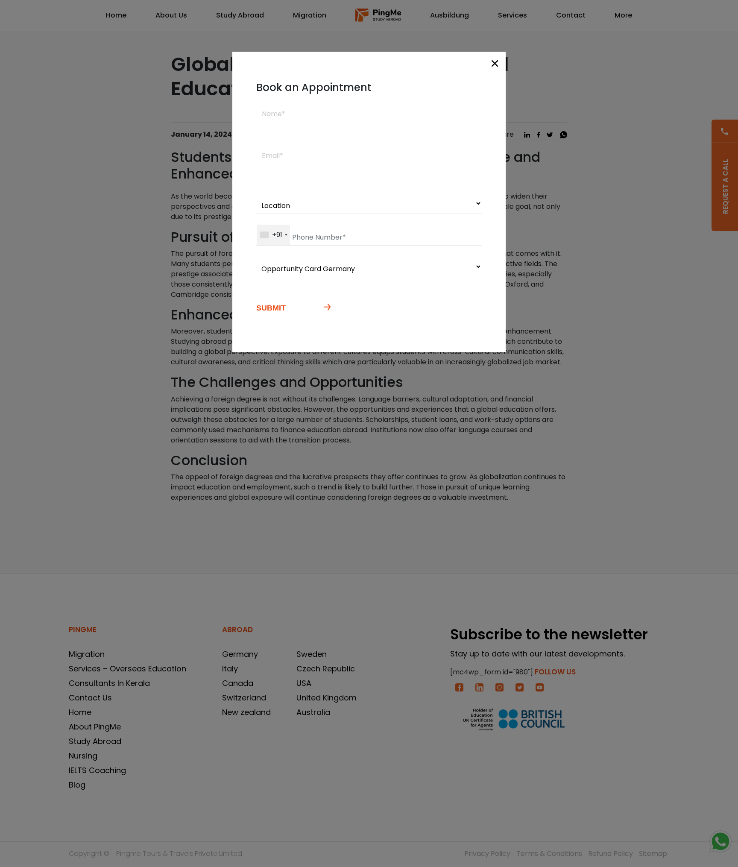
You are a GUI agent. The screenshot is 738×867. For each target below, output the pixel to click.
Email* (272, 156)
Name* (273, 114)
